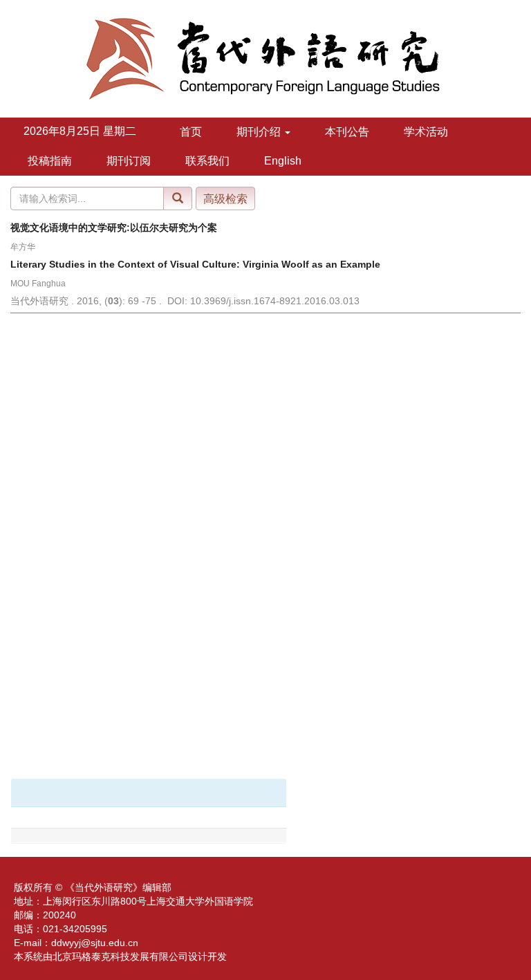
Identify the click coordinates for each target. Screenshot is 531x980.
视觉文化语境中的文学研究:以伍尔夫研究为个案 (113, 227)
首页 (191, 132)
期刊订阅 (128, 161)
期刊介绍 (259, 132)
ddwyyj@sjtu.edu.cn (94, 942)
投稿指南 (50, 161)
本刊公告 (347, 132)
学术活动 (426, 132)
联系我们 (207, 161)
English (282, 161)
